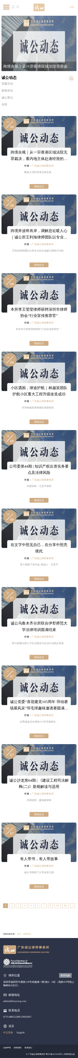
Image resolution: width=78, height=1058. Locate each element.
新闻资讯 (7, 90)
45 (57, 905)
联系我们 (28, 1048)
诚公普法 (7, 97)
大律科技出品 (69, 1054)
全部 (4, 104)
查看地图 (65, 975)
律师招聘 (17, 1048)
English (21, 1032)
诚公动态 (9, 77)
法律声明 (7, 1048)
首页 (19, 934)
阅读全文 (39, 186)
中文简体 (8, 1032)
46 (65, 905)
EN (72, 7)
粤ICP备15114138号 (54, 1054)
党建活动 (7, 83)
